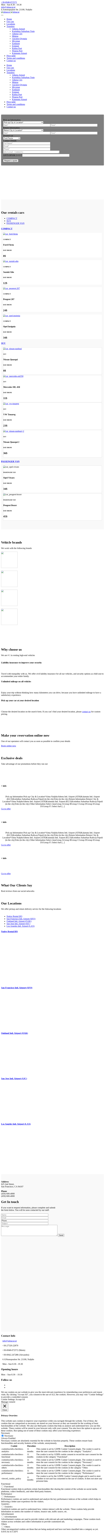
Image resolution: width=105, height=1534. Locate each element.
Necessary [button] (5, 1433)
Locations (11, 24)
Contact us (11, 60)
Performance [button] (6, 1494)
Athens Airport (18, 29)
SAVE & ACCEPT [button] (9, 1531)
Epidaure (16, 43)
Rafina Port (17, 48)
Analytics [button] (5, 1504)
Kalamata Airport (19, 53)
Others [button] (4, 1524)
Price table (11, 56)
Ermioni (15, 46)
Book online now (8, 746)
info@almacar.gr (8, 7)
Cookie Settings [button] (8, 1399)
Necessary (8, 1436)
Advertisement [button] (7, 1514)
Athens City (17, 34)
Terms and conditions (16, 58)
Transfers (10, 26)
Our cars (10, 21)
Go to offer (6, 809)
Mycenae (16, 41)
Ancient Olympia (19, 38)
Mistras (15, 36)
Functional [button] (5, 1484)
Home (9, 19)
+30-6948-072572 (9, 2)
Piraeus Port (17, 51)
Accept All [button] (20, 1399)
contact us (86, 711)
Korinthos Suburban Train (23, 31)
